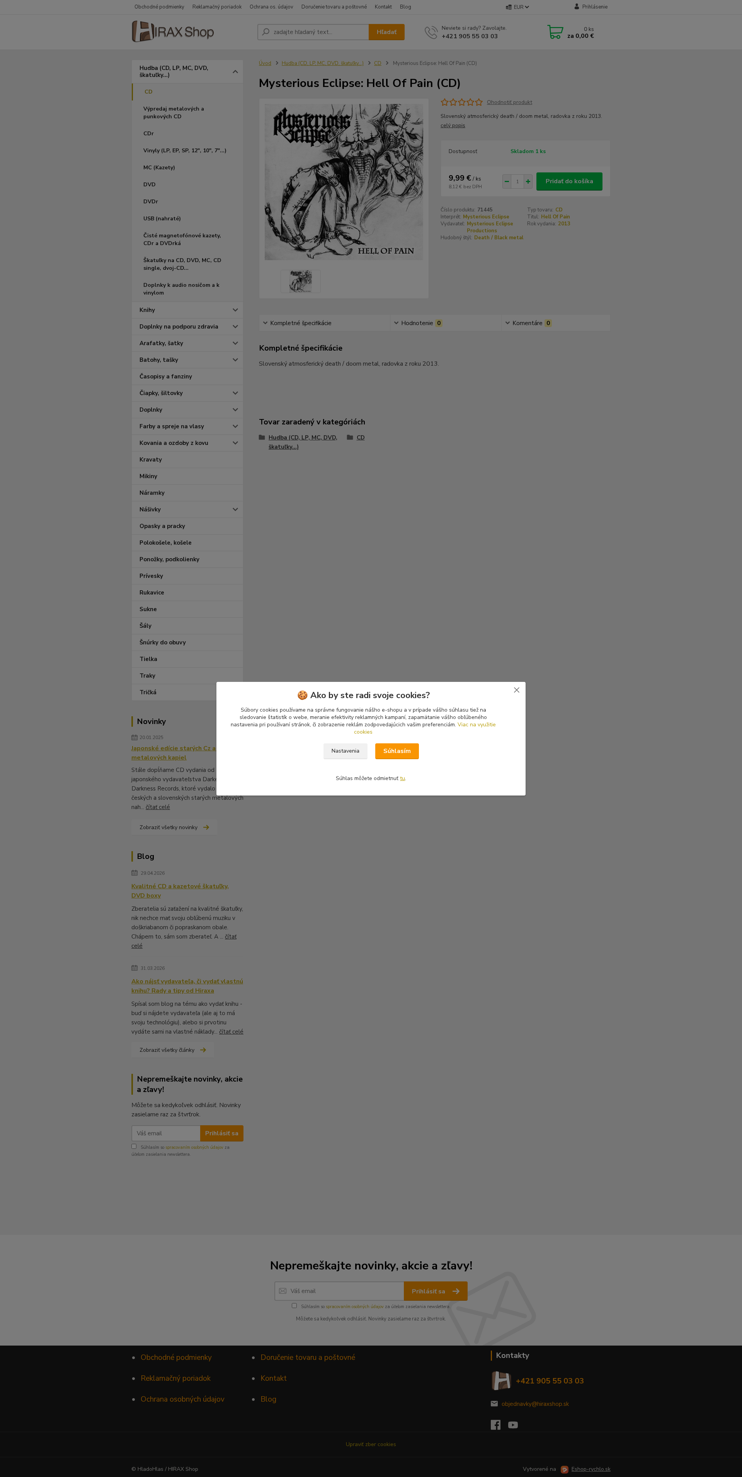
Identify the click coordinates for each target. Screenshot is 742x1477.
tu (402, 778)
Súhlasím (397, 751)
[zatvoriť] (517, 690)
